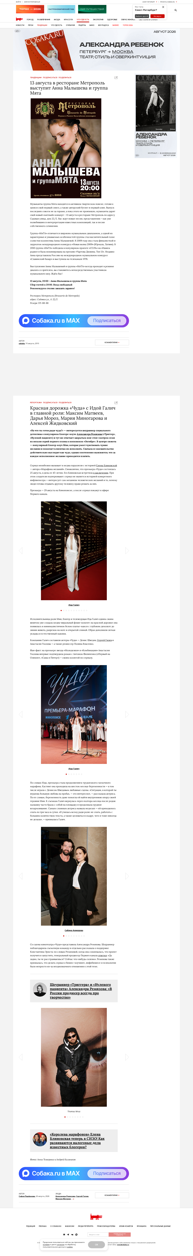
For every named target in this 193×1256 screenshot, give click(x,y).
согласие (60, 1244)
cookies (70, 1247)
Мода (57, 19)
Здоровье (112, 19)
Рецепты (82, 25)
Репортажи (36, 402)
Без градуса (103, 25)
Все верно (157, 16)
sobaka (22, 343)
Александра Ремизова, (66, 1196)
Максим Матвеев (63, 1199)
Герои (30, 25)
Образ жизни (128, 19)
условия (46, 1244)
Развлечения (43, 19)
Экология (98, 19)
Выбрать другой (142, 16)
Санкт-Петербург (148, 2)
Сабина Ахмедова (74, 930)
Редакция (30, 1226)
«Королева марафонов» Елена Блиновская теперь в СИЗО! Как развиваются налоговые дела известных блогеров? (77, 1140)
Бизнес (116, 25)
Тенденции (42, 25)
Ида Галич (74, 605)
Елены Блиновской (106, 465)
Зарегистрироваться (32, 2)
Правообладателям (106, 1226)
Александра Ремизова (89, 434)
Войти (18, 2)
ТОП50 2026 (128, 25)
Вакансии (69, 1226)
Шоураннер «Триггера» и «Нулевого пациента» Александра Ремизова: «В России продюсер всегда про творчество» (81, 990)
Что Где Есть (56, 25)
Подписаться (50, 77)
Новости (20, 25)
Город (30, 19)
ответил (102, 955)
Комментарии (111, 342)
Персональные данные (160, 1226)
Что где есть (83, 19)
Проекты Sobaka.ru (167, 2)
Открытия (70, 25)
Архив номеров (126, 1226)
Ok (96, 1244)
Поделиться (65, 77)
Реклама (42, 1226)
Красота (68, 19)
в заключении (100, 472)
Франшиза (141, 1226)
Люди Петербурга (85, 1226)
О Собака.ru (55, 1226)
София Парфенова (27, 1196)
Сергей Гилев (104, 640)
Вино (92, 25)
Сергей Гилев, (82, 1196)
